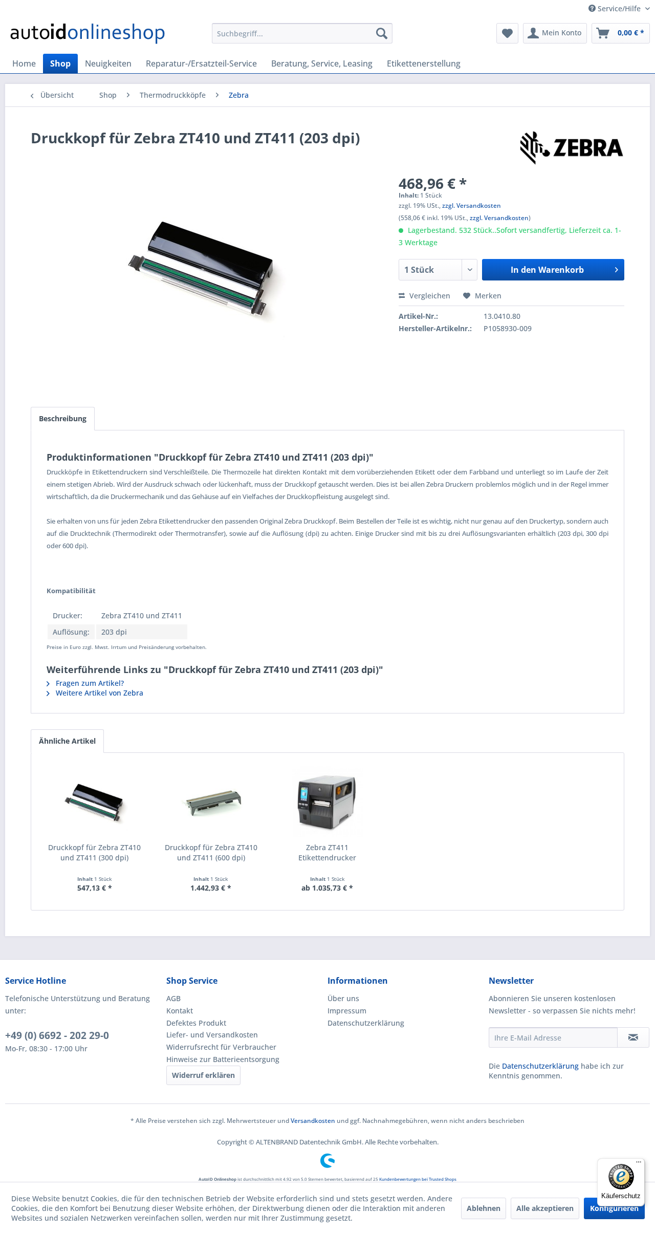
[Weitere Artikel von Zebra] (571, 148)
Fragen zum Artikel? (89, 683)
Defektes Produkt (196, 1023)
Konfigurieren (614, 1208)
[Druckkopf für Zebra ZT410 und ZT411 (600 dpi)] (211, 801)
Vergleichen (428, 295)
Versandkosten (313, 1120)
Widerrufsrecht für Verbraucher (221, 1047)
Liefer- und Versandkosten (212, 1035)
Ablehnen (483, 1208)
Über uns (343, 998)
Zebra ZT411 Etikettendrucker (327, 852)
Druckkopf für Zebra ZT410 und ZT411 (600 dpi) (211, 852)
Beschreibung (62, 418)
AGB (173, 998)
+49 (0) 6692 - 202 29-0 (57, 1035)
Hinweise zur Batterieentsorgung (222, 1059)
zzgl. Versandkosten (471, 205)
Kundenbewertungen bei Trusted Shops (417, 1179)
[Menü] (638, 1164)
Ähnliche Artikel (67, 741)
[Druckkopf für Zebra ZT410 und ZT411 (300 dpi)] (94, 801)
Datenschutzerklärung (366, 1023)
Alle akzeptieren (545, 1208)
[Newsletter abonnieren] (633, 1037)
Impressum (347, 1010)
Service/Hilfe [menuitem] (619, 8)
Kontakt (179, 1010)
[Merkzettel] (507, 33)
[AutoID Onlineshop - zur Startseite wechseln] (87, 36)
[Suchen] (381, 33)
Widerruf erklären (203, 1075)
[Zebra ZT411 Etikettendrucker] (327, 801)
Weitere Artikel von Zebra (98, 693)
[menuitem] (302, 33)
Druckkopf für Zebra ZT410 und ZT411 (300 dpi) (94, 852)
